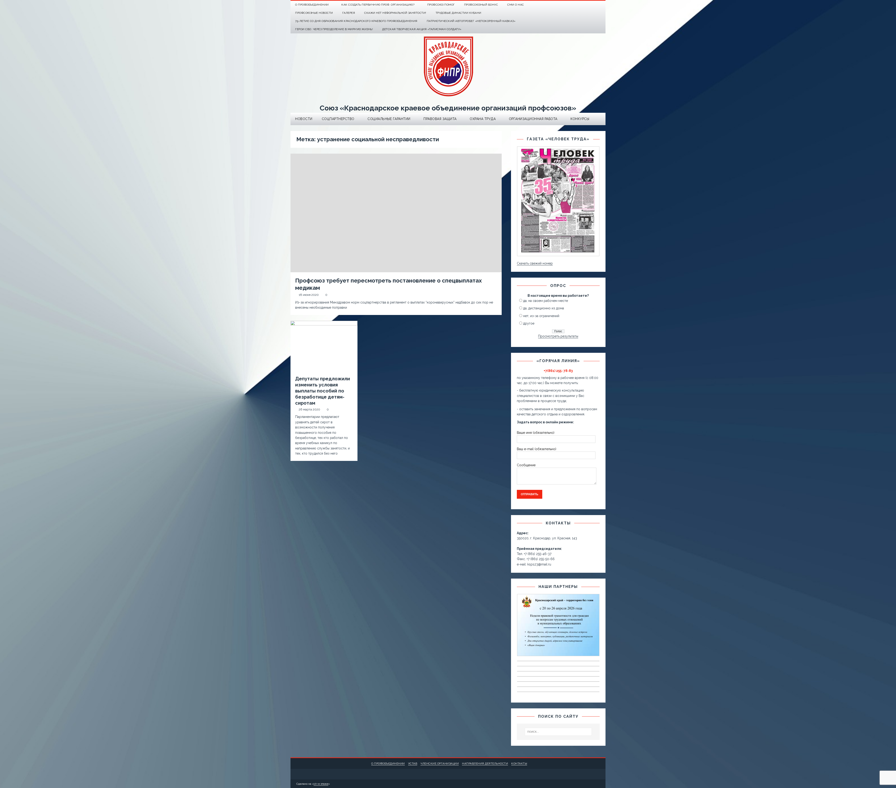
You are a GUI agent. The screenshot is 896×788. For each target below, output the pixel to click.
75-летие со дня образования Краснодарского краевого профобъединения (356, 21)
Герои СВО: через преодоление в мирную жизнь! (334, 29)
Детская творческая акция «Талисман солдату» (422, 29)
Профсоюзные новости (314, 12)
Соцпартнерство (338, 119)
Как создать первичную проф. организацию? (377, 4)
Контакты (519, 763)
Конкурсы (579, 119)
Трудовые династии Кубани (458, 12)
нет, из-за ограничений (541, 316)
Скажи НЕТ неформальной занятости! (395, 12)
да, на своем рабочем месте (545, 301)
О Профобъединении (312, 4)
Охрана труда (483, 119)
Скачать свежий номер (535, 263)
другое (528, 323)
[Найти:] (558, 732)
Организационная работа (533, 119)
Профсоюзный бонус (481, 4)
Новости (303, 119)
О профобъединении (388, 763)
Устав (412, 763)
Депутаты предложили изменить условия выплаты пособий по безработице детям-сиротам (322, 391)
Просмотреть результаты (558, 336)
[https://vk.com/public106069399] (601, 5)
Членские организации (439, 763)
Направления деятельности (485, 763)
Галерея (348, 12)
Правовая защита (440, 119)
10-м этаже (321, 783)
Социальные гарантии (389, 119)
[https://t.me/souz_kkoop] (592, 5)
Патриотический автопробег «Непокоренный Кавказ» (471, 21)
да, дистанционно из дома (543, 308)
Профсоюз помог (441, 4)
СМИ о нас (515, 4)
